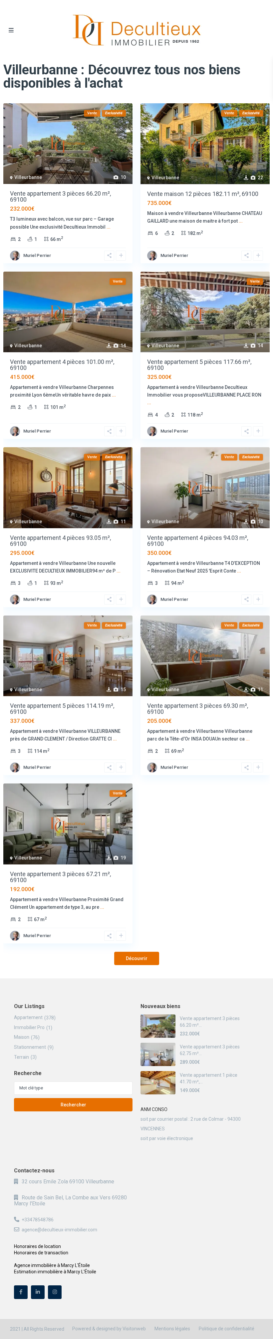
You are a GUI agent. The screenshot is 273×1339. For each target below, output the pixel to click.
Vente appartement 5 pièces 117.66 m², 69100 (199, 364)
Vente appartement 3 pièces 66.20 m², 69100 (60, 196)
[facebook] (21, 1292)
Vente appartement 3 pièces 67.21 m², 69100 (60, 876)
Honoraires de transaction (41, 1252)
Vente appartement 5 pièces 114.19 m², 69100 (62, 708)
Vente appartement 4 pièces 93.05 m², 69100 (60, 540)
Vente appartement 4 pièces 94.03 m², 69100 (197, 540)
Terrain (21, 1057)
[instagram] (55, 1292)
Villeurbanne (28, 177)
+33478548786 (38, 1219)
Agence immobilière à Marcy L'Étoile (52, 1265)
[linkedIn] (38, 1292)
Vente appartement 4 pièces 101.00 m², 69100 (62, 364)
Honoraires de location (37, 1246)
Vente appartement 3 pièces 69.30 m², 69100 (197, 708)
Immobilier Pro (29, 1027)
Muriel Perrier (37, 255)
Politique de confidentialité (226, 1328)
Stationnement (30, 1047)
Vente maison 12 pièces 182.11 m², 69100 (202, 193)
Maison (21, 1037)
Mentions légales (172, 1328)
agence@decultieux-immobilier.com (59, 1229)
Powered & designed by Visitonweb (109, 1328)
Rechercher (73, 1104)
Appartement (28, 1017)
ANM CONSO (153, 1109)
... (109, 227)
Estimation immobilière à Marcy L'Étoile (55, 1271)
